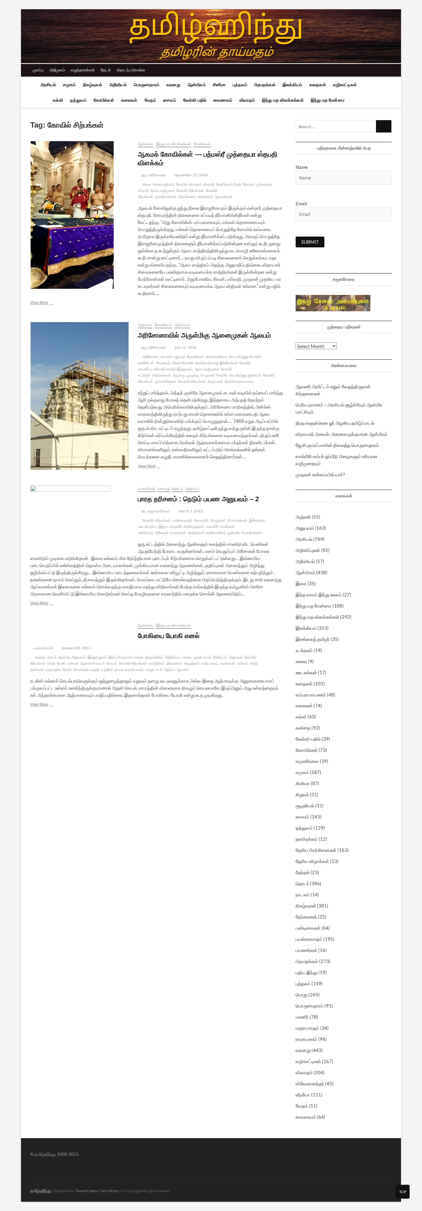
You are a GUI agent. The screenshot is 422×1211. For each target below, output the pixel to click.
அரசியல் (48, 84)
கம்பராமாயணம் (311, 694)
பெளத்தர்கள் (237, 520)
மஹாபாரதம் (307, 1028)
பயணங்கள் (146, 488)
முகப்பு (38, 69)
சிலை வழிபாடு (163, 184)
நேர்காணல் (306, 916)
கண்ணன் (227, 663)
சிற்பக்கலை (187, 196)
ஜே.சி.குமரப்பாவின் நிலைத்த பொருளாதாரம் (337, 445)
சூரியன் (233, 532)
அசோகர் (161, 532)
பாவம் (213, 663)
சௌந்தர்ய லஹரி (87, 669)
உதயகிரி (212, 526)
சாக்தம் (242, 663)
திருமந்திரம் (154, 657)
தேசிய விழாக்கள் (312, 861)
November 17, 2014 (191, 175)
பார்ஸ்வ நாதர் (182, 520)
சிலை (147, 184)
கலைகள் (129, 100)
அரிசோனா (151, 356)
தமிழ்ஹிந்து (40, 1190)
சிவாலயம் (163, 362)
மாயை (187, 657)
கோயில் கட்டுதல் (228, 184)
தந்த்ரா (40, 657)
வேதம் (150, 100)
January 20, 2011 (76, 647)
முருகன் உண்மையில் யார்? (320, 474)
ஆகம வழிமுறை (162, 190)
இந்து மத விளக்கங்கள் (283, 100)
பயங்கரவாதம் (309, 939)
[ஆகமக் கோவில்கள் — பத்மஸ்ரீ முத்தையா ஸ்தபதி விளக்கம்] (81, 215)
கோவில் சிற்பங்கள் (192, 381)
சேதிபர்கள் (196, 532)
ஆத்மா (169, 669)
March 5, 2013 (190, 511)
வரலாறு (173, 84)
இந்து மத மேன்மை (327, 100)
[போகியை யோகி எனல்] (81, 625)
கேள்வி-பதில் (194, 100)
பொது (301, 994)
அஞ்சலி (303, 516)
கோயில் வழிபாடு (173, 356)
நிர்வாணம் (175, 663)
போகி (61, 663)
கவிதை (303, 727)
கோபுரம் (249, 184)
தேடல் (106, 69)
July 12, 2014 (185, 347)
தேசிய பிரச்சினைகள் (316, 850)
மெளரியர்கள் (251, 532)
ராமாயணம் (306, 1039)
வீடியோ (303, 1094)
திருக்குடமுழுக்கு (186, 375)
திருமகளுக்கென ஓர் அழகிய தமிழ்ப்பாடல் (335, 423)
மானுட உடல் (154, 669)
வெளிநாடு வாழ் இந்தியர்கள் (216, 362)
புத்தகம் (240, 84)
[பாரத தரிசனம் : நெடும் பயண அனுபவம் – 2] (81, 515)
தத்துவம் (78, 100)
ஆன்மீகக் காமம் (92, 663)
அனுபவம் (145, 324)
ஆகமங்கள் (223, 196)
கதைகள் (317, 84)
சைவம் (169, 100)
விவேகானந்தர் (310, 1083)
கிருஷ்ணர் (192, 663)
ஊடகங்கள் (306, 672)
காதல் (139, 657)
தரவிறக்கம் (307, 839)
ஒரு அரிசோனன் (153, 175)
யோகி (67, 669)
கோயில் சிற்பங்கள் (190, 190)
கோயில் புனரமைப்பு (239, 381)
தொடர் (177, 488)
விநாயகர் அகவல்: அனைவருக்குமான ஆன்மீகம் (341, 434)
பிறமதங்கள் (264, 84)
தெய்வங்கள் (161, 375)
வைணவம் (222, 100)
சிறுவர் (302, 794)
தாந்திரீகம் (157, 663)
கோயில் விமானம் (189, 184)
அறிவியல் (118, 84)
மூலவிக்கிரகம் (166, 196)
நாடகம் (303, 894)
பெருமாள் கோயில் (214, 375)
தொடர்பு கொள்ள (131, 69)
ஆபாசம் (183, 669)
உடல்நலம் (304, 650)
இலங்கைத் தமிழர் (313, 639)
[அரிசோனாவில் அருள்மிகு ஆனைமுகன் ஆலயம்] (81, 396)
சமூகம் (69, 84)
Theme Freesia (86, 1190)
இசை (301, 583)
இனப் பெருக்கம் (120, 657)
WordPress (110, 1190)
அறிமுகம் (57, 69)
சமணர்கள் (178, 532)
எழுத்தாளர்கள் (83, 69)
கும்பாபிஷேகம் (165, 381)
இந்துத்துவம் (97, 657)
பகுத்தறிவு (53, 669)
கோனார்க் (201, 520)
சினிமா (219, 84)
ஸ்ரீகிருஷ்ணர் (194, 526)
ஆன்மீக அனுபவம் (72, 657)
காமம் (52, 657)
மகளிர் (302, 1017)
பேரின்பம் (220, 657)
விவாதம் (247, 100)
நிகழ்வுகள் (92, 84)
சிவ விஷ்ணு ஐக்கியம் (245, 375)
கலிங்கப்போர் (216, 532)
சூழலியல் (305, 805)
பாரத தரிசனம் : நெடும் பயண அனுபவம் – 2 (198, 499)
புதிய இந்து (306, 972)
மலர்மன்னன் (43, 647)
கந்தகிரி (175, 526)
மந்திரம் (107, 669)
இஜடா (163, 526)
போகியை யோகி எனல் (169, 636)
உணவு (301, 661)
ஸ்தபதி (208, 184)
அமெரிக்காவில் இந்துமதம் (173, 369)
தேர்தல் (303, 872)
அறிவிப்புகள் (308, 550)
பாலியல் (72, 663)
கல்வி (58, 100)
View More (47, 303)
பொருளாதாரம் (146, 84)
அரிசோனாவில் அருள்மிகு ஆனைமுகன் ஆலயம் (204, 335)
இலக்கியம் (292, 84)
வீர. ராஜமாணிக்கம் (155, 511)
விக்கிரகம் (205, 196)
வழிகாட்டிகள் (345, 84)
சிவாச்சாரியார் (216, 356)
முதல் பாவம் (203, 657)
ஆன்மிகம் (197, 84)
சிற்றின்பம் (173, 657)
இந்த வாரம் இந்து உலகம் (319, 594)
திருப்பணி (215, 381)
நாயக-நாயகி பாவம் (129, 669)
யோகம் (112, 663)
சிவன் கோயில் (183, 362)
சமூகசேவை (307, 761)
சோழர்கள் (218, 520)
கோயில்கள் (104, 100)
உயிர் (204, 663)
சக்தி (51, 663)
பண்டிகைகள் (308, 928)
